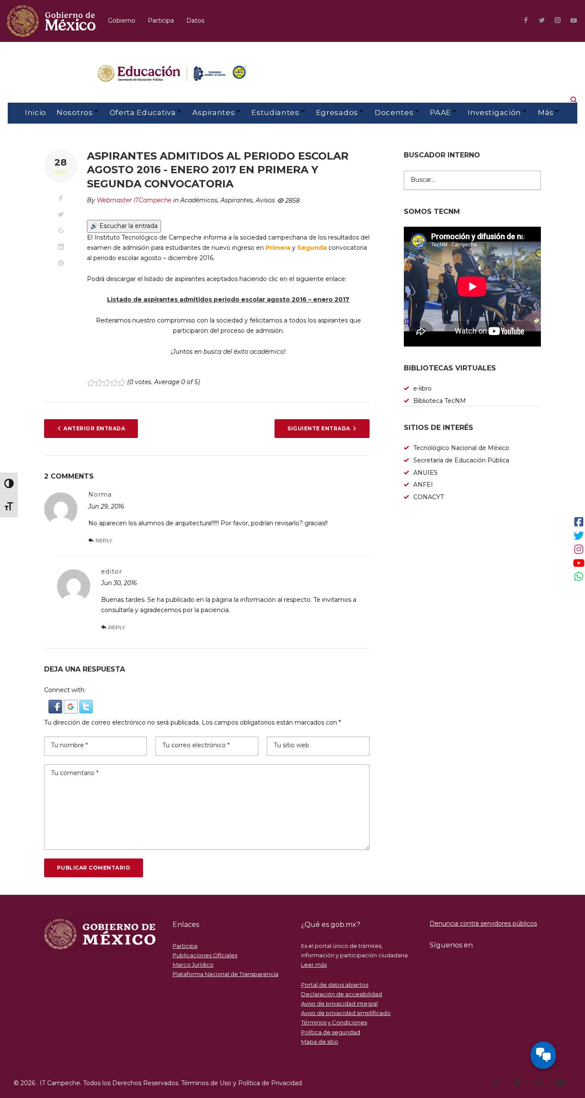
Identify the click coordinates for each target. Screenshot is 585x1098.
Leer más (314, 964)
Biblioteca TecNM (439, 401)
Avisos (265, 200)
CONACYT (428, 497)
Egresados (337, 112)
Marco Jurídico (193, 964)
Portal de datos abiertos (334, 984)
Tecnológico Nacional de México (461, 448)
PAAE (440, 112)
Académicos (199, 200)
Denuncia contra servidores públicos (483, 923)
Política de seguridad (330, 1032)
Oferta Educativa (143, 112)
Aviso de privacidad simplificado (346, 1012)
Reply (104, 540)
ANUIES (425, 472)
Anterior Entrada (94, 428)
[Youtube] (573, 20)
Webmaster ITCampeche (134, 200)
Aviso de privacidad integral (339, 1003)
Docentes (394, 112)
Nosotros (75, 112)
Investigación (494, 112)
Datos (195, 20)
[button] (56, 704)
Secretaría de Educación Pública (461, 460)
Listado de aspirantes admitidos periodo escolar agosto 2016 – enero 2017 (228, 299)
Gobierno (121, 20)
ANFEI (423, 484)
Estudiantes (275, 112)
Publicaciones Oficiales (205, 955)
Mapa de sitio (319, 1041)
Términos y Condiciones (334, 1022)
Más (546, 112)
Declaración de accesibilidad (341, 994)
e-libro (422, 388)
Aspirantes (213, 112)
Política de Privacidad (270, 1083)
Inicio (35, 112)
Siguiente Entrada (318, 428)
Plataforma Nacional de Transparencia (225, 974)
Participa (161, 20)
